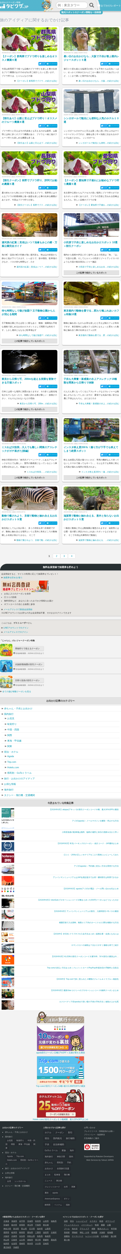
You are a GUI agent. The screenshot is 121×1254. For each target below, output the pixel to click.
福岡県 (6, 1244)
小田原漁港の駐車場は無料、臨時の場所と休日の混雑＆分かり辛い (90, 832)
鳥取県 (40, 1236)
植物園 (110, 1232)
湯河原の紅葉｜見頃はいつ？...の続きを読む (37, 267)
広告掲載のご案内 (91, 1138)
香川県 (38, 1240)
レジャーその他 (92, 1236)
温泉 (66, 1221)
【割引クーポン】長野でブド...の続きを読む (37, 205)
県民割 (60, 1163)
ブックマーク (53, 63)
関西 (9, 735)
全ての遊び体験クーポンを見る (16, 692)
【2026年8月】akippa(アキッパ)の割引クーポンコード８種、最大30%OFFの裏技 (84, 809)
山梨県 (48, 1229)
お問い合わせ (89, 1128)
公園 (109, 1225)
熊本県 (30, 1244)
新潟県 (16, 1229)
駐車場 (57, 1175)
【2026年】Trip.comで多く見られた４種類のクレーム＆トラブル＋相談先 (87, 979)
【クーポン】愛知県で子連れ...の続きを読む (98, 205)
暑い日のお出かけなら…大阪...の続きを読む (98, 81)
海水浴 (75, 1229)
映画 (101, 1221)
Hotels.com (13, 767)
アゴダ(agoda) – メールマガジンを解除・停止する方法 (95, 821)
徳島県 (30, 1240)
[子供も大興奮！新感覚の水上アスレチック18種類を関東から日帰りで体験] (91, 362)
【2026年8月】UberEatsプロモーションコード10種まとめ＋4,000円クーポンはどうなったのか (78, 900)
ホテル (48, 1132)
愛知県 (30, 1232)
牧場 (97, 1225)
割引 (70, 1132)
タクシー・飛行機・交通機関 (19, 795)
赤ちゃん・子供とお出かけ (18, 708)
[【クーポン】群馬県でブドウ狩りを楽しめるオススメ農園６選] (29, 39)
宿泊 (47, 1138)
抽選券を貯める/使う (13, 578)
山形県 (46, 1221)
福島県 (54, 1221)
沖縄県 (16, 1247)
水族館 (102, 1232)
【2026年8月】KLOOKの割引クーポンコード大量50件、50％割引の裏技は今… (85, 956)
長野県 (6, 1232)
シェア (43, 63)
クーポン (59, 1132)
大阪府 (6, 1236)
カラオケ (93, 1221)
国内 (71, 1156)
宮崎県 (46, 1244)
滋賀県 (46, 1232)
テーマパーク (77, 1236)
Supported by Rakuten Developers (99, 1156)
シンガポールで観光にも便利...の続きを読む (98, 143)
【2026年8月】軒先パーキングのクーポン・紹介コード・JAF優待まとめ (88, 843)
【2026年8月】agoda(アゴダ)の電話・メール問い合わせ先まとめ (91, 889)
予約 (69, 1163)
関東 (9, 746)
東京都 (59, 1181)
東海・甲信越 (14, 740)
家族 (64, 1150)
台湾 (9, 1181)
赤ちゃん (49, 1162)
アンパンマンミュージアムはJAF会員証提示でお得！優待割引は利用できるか (86, 877)
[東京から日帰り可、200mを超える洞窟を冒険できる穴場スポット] (29, 362)
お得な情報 (10, 784)
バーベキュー (87, 1225)
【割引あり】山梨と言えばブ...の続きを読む (37, 143)
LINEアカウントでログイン (16, 628)
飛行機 (67, 1175)
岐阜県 (14, 1232)
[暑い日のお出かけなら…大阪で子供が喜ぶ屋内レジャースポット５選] (91, 39)
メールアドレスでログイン (15, 632)
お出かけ (49, 1168)
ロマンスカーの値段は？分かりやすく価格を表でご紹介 (95, 945)
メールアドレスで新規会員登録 (17, 609)
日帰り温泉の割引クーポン (27, 680)
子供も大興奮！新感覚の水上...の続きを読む (98, 404)
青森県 (14, 1221)
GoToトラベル (51, 1150)
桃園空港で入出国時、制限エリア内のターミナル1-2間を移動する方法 (89, 922)
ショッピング (81, 1221)
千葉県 (38, 1225)
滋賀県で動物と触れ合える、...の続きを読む (98, 540)
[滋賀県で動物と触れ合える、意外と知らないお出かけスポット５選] (91, 498)
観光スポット (103, 1229)
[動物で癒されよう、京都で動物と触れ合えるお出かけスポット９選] (29, 498)
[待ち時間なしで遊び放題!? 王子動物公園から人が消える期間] (29, 293)
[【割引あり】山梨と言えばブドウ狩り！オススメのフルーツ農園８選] (29, 101)
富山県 (24, 1229)
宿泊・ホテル (11, 751)
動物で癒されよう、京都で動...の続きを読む (37, 540)
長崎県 (22, 1244)
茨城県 (6, 1225)
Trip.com (11, 762)
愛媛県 (46, 1240)
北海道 (6, 1221)
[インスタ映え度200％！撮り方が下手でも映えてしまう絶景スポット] (91, 430)
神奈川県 (61, 1156)
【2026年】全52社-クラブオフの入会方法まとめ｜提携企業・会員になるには (86, 934)
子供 (47, 1144)
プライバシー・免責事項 (94, 1135)
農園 (103, 1225)
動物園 (94, 1232)
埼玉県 (30, 1225)
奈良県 (22, 1236)
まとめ (47, 1175)
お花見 (10, 718)
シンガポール (20, 1181)
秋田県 (38, 1221)
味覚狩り (12, 724)
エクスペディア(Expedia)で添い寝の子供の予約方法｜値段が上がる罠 (89, 1002)
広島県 (14, 1240)
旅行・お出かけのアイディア (19, 778)
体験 (93, 1229)
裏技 (47, 1193)
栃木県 (14, 1225)
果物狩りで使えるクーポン (27, 648)
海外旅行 (9, 789)
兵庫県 (14, 1236)
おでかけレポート (110, 5)
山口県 (22, 1240)
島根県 (48, 1236)
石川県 (32, 1229)
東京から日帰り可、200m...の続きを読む (38, 404)
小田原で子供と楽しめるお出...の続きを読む (98, 267)
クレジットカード (52, 1187)
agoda (55, 1193)
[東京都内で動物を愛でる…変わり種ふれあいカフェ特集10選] (91, 293)
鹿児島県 (7, 1247)
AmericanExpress (52, 1199)
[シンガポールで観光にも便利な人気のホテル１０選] (91, 101)
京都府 (54, 1232)
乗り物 (67, 1240)
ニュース (48, 1181)
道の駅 (113, 1236)
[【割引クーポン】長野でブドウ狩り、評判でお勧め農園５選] (29, 163)
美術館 (67, 1232)
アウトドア (84, 1229)
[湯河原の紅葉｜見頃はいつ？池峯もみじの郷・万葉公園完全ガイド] (29, 225)
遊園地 (67, 1236)
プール (67, 1229)
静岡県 (47, 1205)
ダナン (66, 1199)
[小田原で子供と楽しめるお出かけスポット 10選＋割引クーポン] (91, 225)
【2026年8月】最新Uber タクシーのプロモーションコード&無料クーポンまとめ (84, 990)
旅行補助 (70, 1138)
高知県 (54, 1240)
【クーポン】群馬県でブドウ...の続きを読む (37, 81)
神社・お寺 (84, 1232)
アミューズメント (71, 1225)
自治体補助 (58, 1144)
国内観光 (57, 1138)
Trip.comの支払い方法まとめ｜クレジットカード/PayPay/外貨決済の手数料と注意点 (83, 968)
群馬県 (22, 1225)
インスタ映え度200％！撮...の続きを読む (100, 472)
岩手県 (22, 1221)
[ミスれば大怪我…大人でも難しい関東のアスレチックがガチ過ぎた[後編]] (29, 430)
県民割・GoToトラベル (19, 773)
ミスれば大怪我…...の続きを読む (42, 472)
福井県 (40, 1229)
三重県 (38, 1232)
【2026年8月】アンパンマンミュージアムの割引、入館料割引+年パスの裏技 (86, 911)
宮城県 (30, 1221)
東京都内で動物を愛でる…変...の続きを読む (98, 335)
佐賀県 (14, 1244)
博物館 (75, 1232)
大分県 (38, 1244)
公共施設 (105, 1236)
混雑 (68, 1205)
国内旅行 (9, 714)
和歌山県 (31, 1236)
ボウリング (110, 1221)
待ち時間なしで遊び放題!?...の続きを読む (38, 335)
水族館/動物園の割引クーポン (28, 664)
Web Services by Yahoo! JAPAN (100, 1160)
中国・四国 (13, 729)
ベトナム (58, 1205)
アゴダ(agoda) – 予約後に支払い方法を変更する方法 (96, 866)
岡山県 (6, 1240)
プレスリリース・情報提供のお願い (99, 1131)
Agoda (10, 756)
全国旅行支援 (63, 1168)
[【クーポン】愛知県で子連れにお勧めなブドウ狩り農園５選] (91, 163)
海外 (72, 1150)
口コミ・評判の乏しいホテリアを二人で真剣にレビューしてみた (91, 855)
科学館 (114, 1229)
